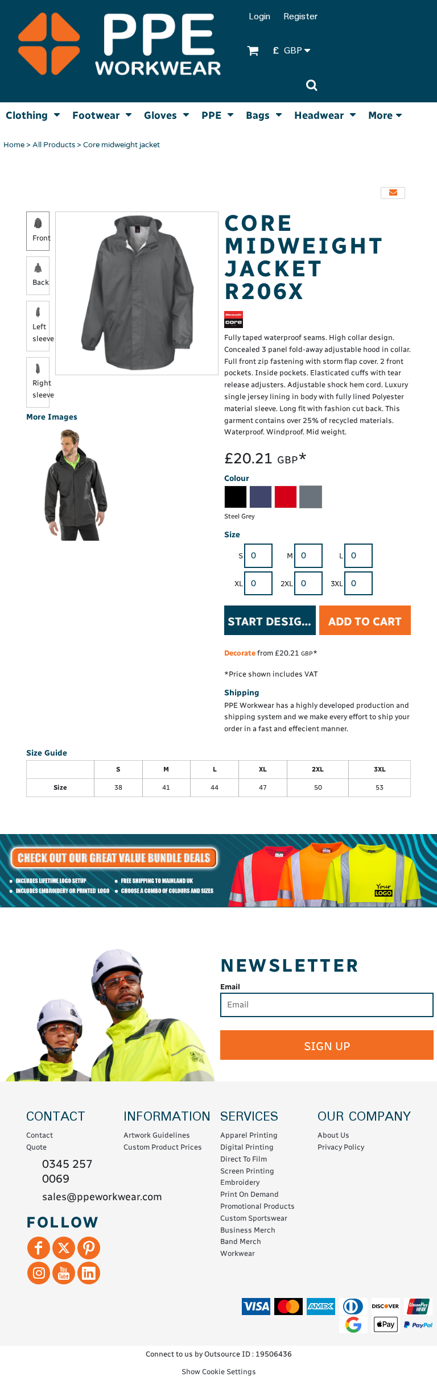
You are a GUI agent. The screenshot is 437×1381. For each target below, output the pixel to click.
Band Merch (240, 1241)
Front (41, 238)
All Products (53, 145)
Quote (36, 1147)
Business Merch (247, 1230)
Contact (39, 1135)
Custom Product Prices (162, 1147)
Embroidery (239, 1182)
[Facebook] (38, 1248)
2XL (287, 583)
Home (13, 145)
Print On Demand (249, 1194)
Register (300, 16)
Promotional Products (257, 1206)
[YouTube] (63, 1273)
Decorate (239, 653)
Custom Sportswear (253, 1218)
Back (40, 282)
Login (259, 16)
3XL (337, 583)
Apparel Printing (249, 1135)
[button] (295, 51)
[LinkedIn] (88, 1273)
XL (238, 583)
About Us (333, 1135)
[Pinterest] (88, 1248)
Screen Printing (247, 1171)
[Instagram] (38, 1273)
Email (230, 986)
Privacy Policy (341, 1147)
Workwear (237, 1253)
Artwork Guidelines (156, 1135)
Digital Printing (247, 1147)
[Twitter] (63, 1248)
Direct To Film (243, 1159)
